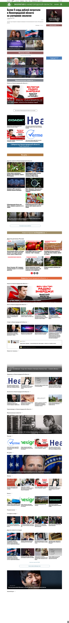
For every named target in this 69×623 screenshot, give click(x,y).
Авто (30, 1)
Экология (17, 1)
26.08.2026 (56, 4)
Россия (9, 436)
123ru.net (60, 1)
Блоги (9, 493)
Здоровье (22, 1)
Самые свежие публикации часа (34, 566)
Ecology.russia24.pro (10, 393)
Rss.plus (41, 1)
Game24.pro (10, 591)
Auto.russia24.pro (10, 306)
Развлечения (11, 510)
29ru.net (8, 547)
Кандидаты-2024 (35, 1)
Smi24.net (8, 56)
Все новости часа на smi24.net (25, 225)
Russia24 (8, 1)
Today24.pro (9, 515)
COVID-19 (13, 1)
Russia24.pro (9, 114)
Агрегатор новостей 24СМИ (25, 55)
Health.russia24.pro (10, 376)
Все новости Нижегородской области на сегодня (25, 110)
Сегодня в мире (12, 513)
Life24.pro (8, 477)
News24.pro (9, 495)
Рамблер (8, 19)
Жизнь (9, 476)
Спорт (26, 1)
